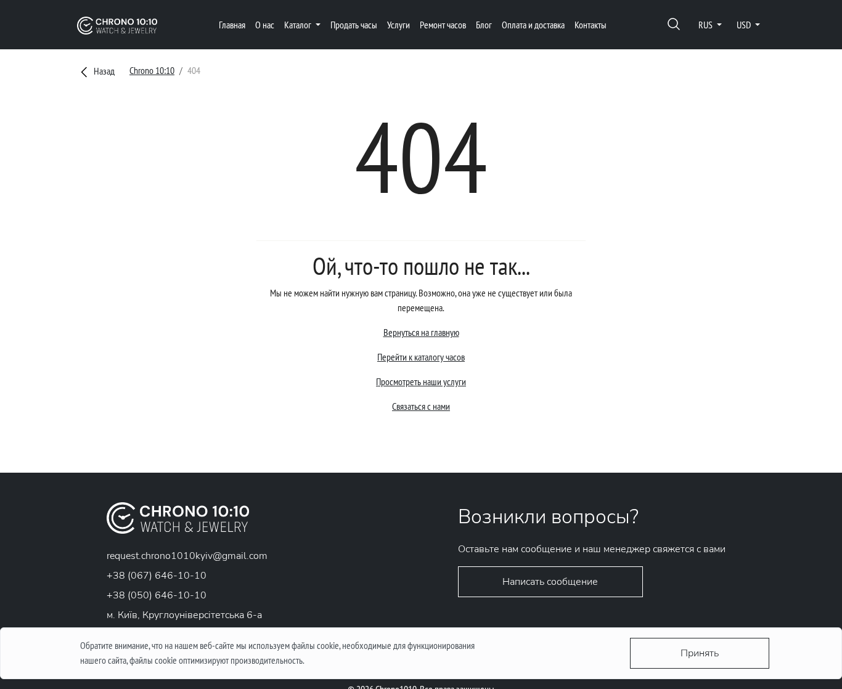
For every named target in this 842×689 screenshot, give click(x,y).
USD (745, 24)
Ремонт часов (443, 24)
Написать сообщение (550, 582)
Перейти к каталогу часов (421, 357)
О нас (264, 24)
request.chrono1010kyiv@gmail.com (187, 556)
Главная (232, 24)
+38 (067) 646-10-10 (156, 575)
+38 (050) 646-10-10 (156, 595)
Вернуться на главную (421, 332)
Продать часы (353, 24)
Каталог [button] (298, 24)
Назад (103, 71)
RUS (706, 24)
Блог (484, 24)
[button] (674, 25)
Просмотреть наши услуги (421, 381)
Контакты (590, 24)
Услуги (398, 24)
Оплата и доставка (533, 24)
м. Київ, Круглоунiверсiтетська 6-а (184, 615)
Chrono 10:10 (151, 70)
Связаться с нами (421, 406)
